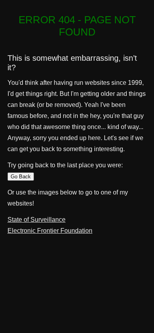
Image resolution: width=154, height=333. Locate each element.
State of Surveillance (37, 219)
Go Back (21, 177)
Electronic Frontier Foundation (50, 230)
